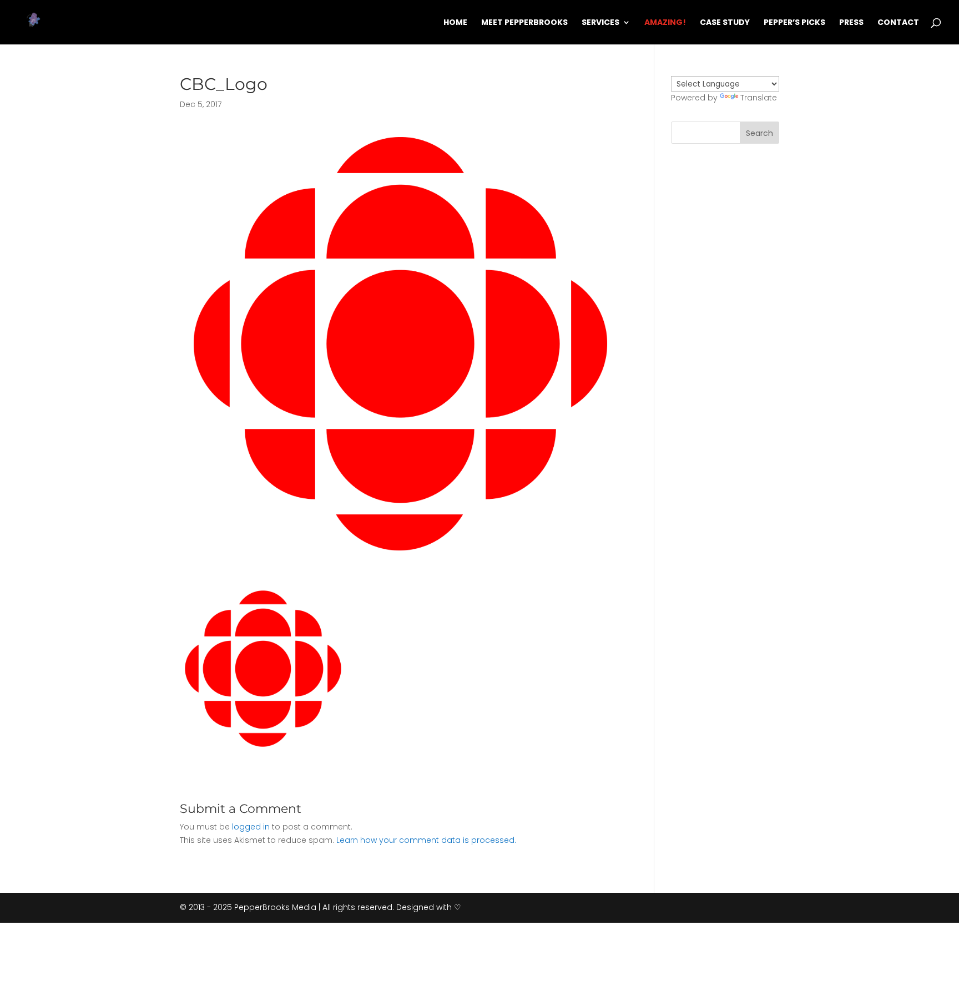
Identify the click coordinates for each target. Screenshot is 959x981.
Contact (898, 23)
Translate (758, 97)
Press (851, 23)
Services (600, 23)
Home (455, 23)
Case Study (725, 23)
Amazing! (665, 23)
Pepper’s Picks (794, 23)
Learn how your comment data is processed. (426, 840)
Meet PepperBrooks (524, 23)
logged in (251, 826)
